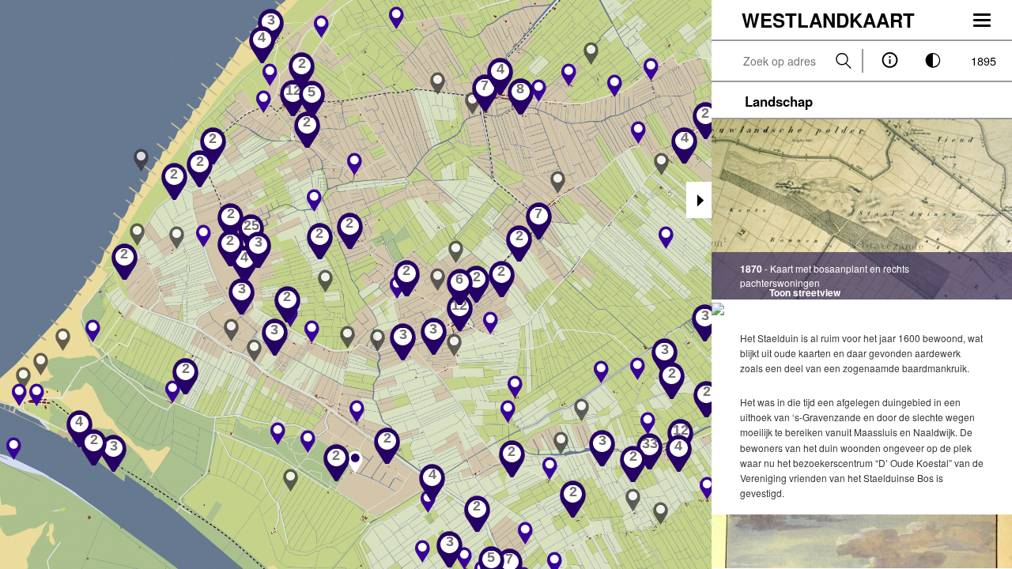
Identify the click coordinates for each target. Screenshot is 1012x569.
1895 (983, 60)
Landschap (779, 101)
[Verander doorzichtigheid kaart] (933, 61)
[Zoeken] (843, 61)
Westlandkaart (828, 19)
